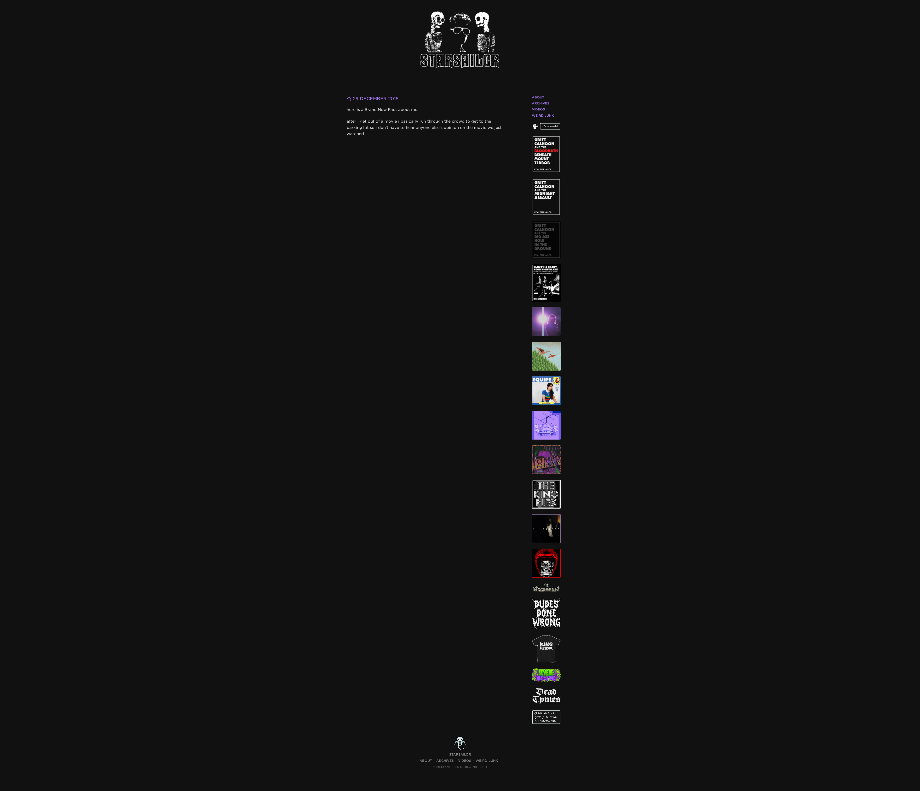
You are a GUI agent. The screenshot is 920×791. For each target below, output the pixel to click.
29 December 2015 (375, 98)
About (538, 97)
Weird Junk (543, 115)
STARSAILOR (460, 754)
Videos (538, 109)
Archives (540, 103)
